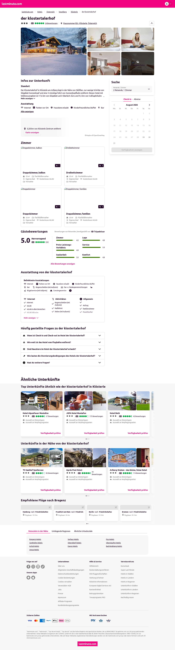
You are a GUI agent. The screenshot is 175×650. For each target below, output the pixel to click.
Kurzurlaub (125, 566)
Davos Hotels (73, 546)
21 (138, 131)
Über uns (61, 566)
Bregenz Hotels (35, 539)
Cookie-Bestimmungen (66, 578)
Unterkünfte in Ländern (129, 590)
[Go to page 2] (87, 495)
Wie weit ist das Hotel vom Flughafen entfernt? (49, 342)
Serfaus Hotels (73, 539)
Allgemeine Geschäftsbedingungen (71, 570)
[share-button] (152, 23)
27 (132, 137)
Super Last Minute (127, 570)
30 (149, 137)
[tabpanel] (87, 545)
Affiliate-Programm (65, 601)
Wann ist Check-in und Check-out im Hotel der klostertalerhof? (56, 335)
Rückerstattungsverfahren (99, 570)
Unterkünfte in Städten (129, 586)
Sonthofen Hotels (35, 543)
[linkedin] (38, 567)
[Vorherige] (114, 105)
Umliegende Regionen (61, 531)
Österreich (51, 12)
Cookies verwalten (65, 582)
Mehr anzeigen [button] (30, 318)
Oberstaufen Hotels (113, 543)
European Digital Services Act (100, 586)
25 (120, 137)
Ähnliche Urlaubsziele (83, 531)
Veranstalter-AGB (64, 586)
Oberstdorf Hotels (74, 543)
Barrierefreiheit (95, 590)
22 (144, 131)
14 (138, 125)
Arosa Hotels (34, 550)
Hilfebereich (93, 566)
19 (126, 131)
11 (120, 125)
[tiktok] (43, 567)
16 (149, 125)
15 (144, 125)
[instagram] (33, 567)
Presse (60, 593)
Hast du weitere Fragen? (38, 363)
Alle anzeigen (27, 111)
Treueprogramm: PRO (97, 597)
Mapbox (89, 135)
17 (114, 131)
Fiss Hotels (110, 539)
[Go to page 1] (86, 495)
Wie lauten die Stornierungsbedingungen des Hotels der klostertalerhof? (61, 356)
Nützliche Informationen (98, 582)
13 (132, 125)
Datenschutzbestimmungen (68, 574)
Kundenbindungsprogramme (68, 605)
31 (114, 143)
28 (138, 137)
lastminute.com (27, 12)
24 (114, 137)
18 (120, 131)
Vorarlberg (63, 12)
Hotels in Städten (127, 574)
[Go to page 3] (88, 495)
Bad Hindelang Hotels (114, 546)
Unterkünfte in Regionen (130, 593)
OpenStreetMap (99, 135)
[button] (54, 51)
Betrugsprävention (96, 593)
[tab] (38, 531)
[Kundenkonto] (168, 3)
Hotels (39, 12)
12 (126, 125)
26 (126, 137)
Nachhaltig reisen (127, 597)
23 (149, 131)
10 (114, 125)
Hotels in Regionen (128, 582)
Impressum (62, 597)
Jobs (60, 590)
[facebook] (28, 567)
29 (144, 137)
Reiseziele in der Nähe (38, 531)
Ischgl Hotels (34, 546)
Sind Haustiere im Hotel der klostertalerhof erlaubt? (51, 349)
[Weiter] (149, 105)
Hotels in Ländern (127, 578)
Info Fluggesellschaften (98, 574)
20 (132, 131)
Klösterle (74, 12)
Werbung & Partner (96, 578)
